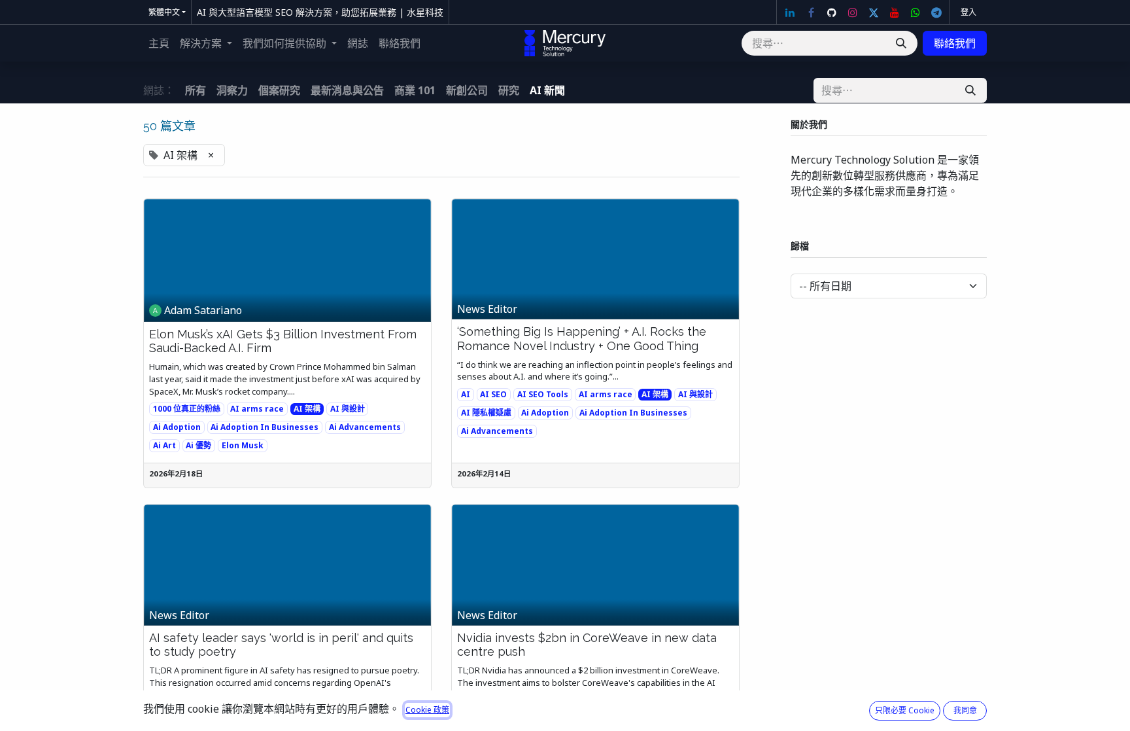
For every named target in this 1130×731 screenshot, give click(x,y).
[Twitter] (873, 12)
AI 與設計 (347, 408)
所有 (195, 90)
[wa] (915, 12)
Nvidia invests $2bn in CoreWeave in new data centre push (587, 645)
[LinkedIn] (789, 12)
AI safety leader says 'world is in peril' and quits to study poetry (281, 645)
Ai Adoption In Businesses (264, 427)
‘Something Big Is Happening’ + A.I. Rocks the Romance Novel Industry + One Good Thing (581, 339)
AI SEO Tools (542, 394)
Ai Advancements (365, 427)
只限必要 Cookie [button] (904, 710)
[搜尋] (901, 43)
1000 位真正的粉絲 (186, 408)
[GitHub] (831, 12)
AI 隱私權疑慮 (486, 412)
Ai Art (164, 445)
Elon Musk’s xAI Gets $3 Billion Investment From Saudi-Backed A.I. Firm (283, 341)
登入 (968, 12)
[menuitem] (159, 43)
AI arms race (257, 408)
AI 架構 (307, 408)
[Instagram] (852, 12)
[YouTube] (894, 12)
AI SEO (493, 394)
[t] (936, 12)
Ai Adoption (177, 427)
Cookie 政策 (427, 709)
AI (465, 394)
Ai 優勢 (198, 445)
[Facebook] (810, 12)
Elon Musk (243, 445)
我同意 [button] (965, 710)
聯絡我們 (955, 43)
